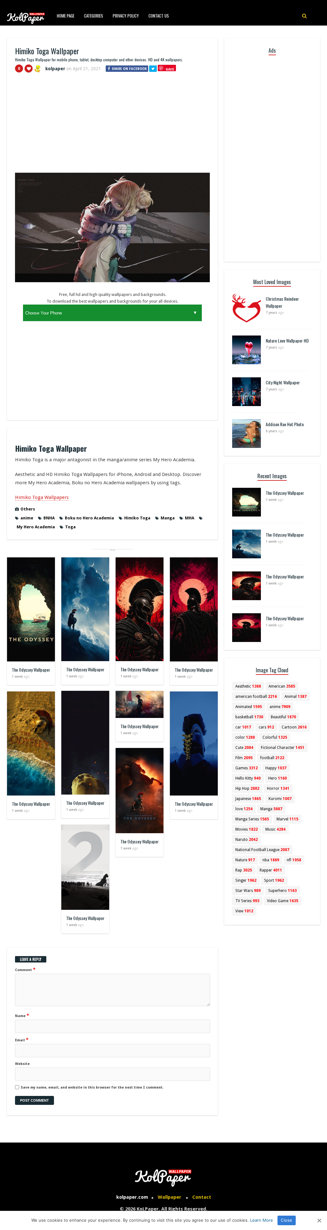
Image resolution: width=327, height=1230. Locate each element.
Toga (70, 526)
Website (22, 1064)
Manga (168, 518)
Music (275, 829)
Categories (93, 15)
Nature (245, 860)
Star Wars (248, 890)
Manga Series (252, 819)
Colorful (274, 737)
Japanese (248, 798)
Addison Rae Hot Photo (285, 424)
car (243, 727)
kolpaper (55, 68)
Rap (243, 870)
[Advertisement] (112, 125)
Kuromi (280, 798)
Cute (244, 747)
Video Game (282, 901)
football (272, 758)
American (282, 686)
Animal (296, 696)
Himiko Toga (137, 518)
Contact (201, 1197)
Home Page (65, 15)
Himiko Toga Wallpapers (42, 497)
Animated (248, 707)
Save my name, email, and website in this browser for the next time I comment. (92, 1087)
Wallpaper (169, 1197)
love (244, 809)
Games (246, 768)
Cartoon (294, 727)
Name (22, 1015)
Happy (275, 768)
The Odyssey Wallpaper (31, 669)
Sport (274, 880)
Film (244, 758)
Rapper (271, 870)
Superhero (282, 890)
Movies (246, 829)
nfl (294, 860)
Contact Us (158, 15)
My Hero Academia (36, 526)
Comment (25, 969)
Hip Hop (247, 788)
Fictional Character (282, 747)
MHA (189, 518)
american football (256, 696)
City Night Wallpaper (283, 382)
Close (286, 1220)
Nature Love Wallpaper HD (287, 340)
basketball (249, 717)
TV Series (247, 901)
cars (266, 727)
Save (170, 69)
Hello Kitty (248, 778)
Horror (278, 788)
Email (21, 1040)
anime (26, 518)
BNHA (49, 518)
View (244, 911)
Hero (277, 778)
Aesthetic (248, 686)
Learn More (261, 1220)
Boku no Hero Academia (89, 518)
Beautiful (283, 717)
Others (27, 509)
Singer (245, 880)
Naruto (246, 839)
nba (270, 860)
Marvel (287, 819)
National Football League (262, 850)
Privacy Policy (126, 15)
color (245, 737)
